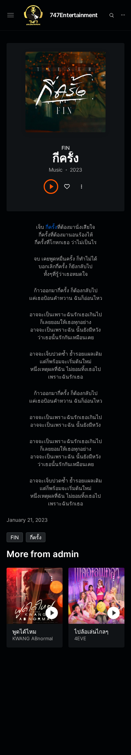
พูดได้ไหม (24, 631)
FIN (65, 148)
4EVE (80, 638)
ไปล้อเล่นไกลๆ (91, 631)
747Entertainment (74, 15)
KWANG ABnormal (32, 638)
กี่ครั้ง (51, 227)
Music (56, 170)
